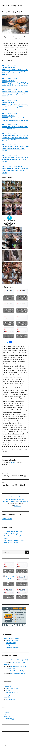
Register (6, 712)
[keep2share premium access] (14, 616)
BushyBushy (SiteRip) (11, 542)
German (4, 451)
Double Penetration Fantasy (15, 497)
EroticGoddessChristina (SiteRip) (14, 540)
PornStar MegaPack (12, 692)
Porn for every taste (12, 5)
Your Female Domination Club (15, 499)
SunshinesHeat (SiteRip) (18, 673)
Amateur (24, 449)
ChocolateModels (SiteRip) (19, 660)
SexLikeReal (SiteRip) (11, 534)
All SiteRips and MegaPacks (12, 638)
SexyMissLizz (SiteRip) (17, 671)
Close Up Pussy (10, 699)
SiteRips (8, 645)
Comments (9, 718)
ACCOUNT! (17, 506)
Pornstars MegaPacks (12, 647)
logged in (13, 462)
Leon (6, 449)
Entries (7, 716)
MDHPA (19, 449)
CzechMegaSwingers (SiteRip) (13, 531)
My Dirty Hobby (10, 642)
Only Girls (7, 697)
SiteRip (8, 695)
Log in (6, 714)
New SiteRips (8, 686)
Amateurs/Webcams (12, 640)
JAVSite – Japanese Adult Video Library (15, 501)
